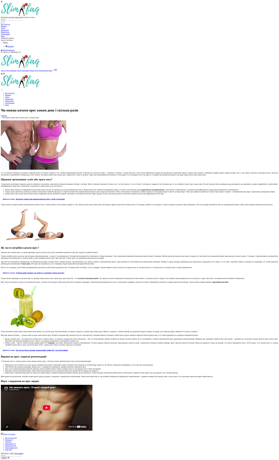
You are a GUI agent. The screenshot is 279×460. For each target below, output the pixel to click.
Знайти (4, 458)
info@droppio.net (9, 50)
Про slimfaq (19, 453)
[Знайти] (2, 22)
